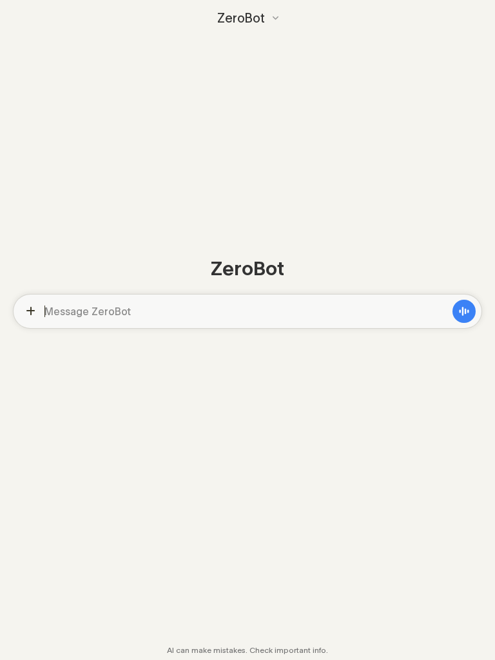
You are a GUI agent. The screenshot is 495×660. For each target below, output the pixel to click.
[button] (247, 18)
